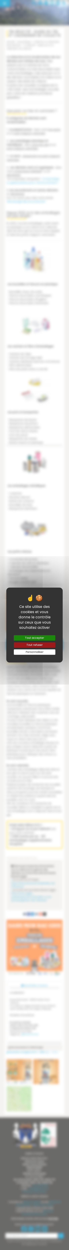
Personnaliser (35, 652)
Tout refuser (34, 645)
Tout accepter (34, 638)
